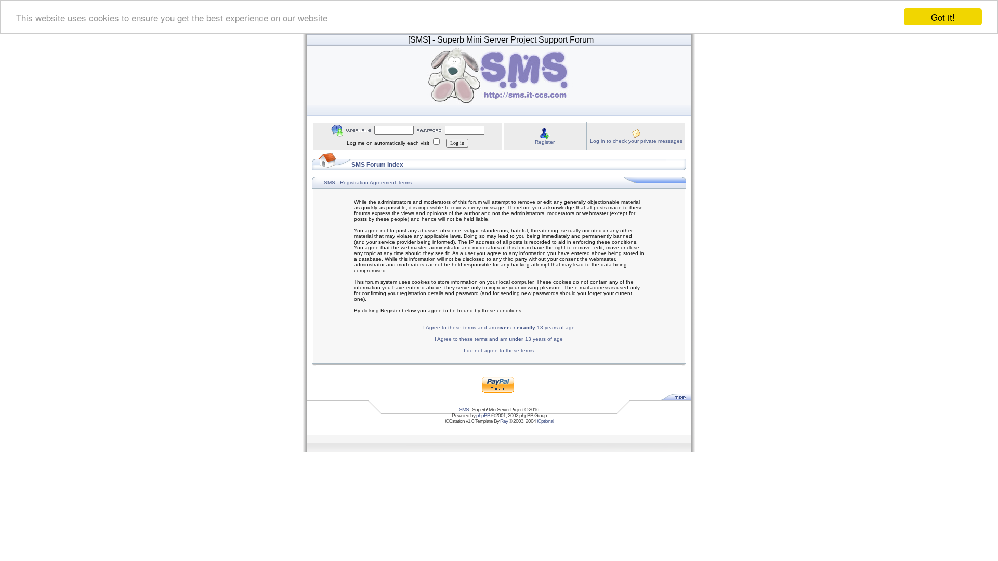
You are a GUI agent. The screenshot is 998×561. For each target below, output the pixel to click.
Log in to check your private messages (636, 141)
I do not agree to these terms (499, 350)
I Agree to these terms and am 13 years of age (499, 339)
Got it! (943, 16)
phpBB (483, 415)
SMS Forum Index (377, 164)
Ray (504, 421)
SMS (464, 409)
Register (545, 142)
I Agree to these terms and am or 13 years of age (499, 327)
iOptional (545, 421)
